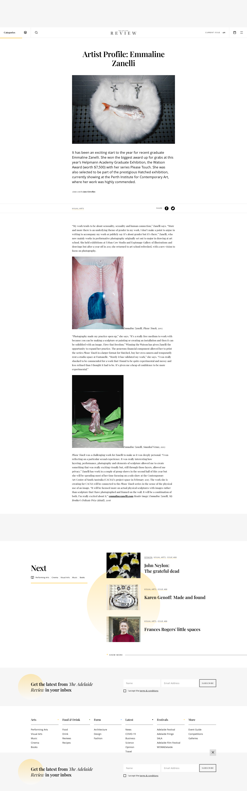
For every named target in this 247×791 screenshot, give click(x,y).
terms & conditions (149, 690)
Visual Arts (78, 208)
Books (82, 577)
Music (74, 577)
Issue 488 (172, 557)
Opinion (148, 557)
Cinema (55, 577)
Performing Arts (42, 577)
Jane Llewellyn (89, 191)
